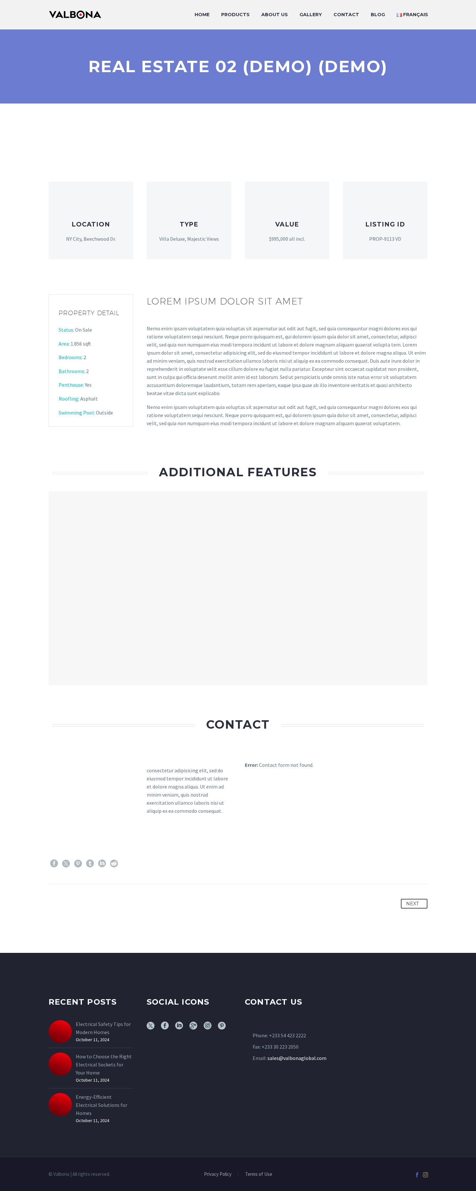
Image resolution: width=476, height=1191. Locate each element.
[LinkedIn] (102, 863)
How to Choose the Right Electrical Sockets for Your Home (104, 1064)
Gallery (311, 14)
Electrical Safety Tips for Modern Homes (103, 1028)
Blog (378, 14)
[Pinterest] (78, 863)
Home (202, 14)
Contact (346, 14)
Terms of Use (258, 1174)
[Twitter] (66, 863)
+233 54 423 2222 (287, 1035)
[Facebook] (54, 863)
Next (412, 904)
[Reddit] (114, 863)
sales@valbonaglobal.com (296, 1058)
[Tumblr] (90, 863)
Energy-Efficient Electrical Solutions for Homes (101, 1105)
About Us (274, 14)
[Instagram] (425, 1174)
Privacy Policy (218, 1174)
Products (235, 14)
